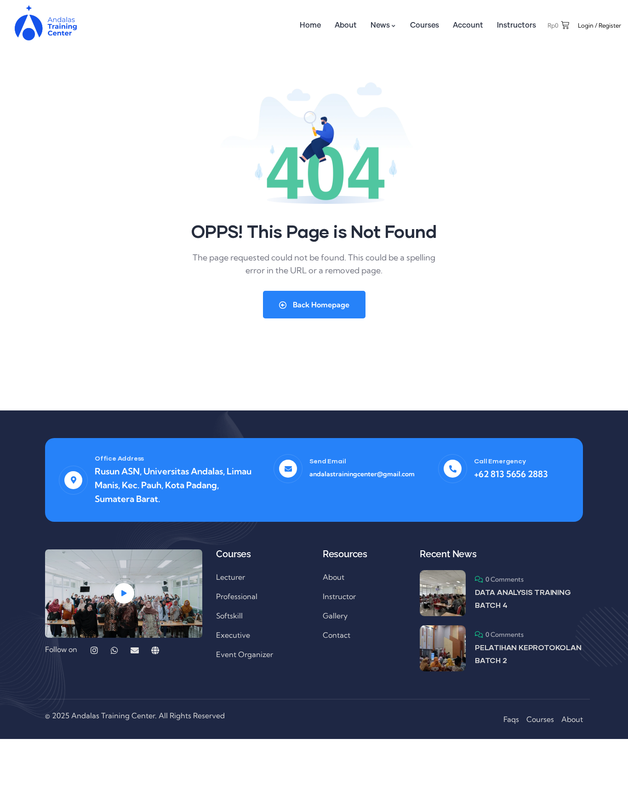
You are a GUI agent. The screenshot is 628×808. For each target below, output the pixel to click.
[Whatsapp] (114, 650)
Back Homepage (320, 304)
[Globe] (155, 650)
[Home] (46, 23)
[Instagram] (94, 650)
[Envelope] (135, 650)
